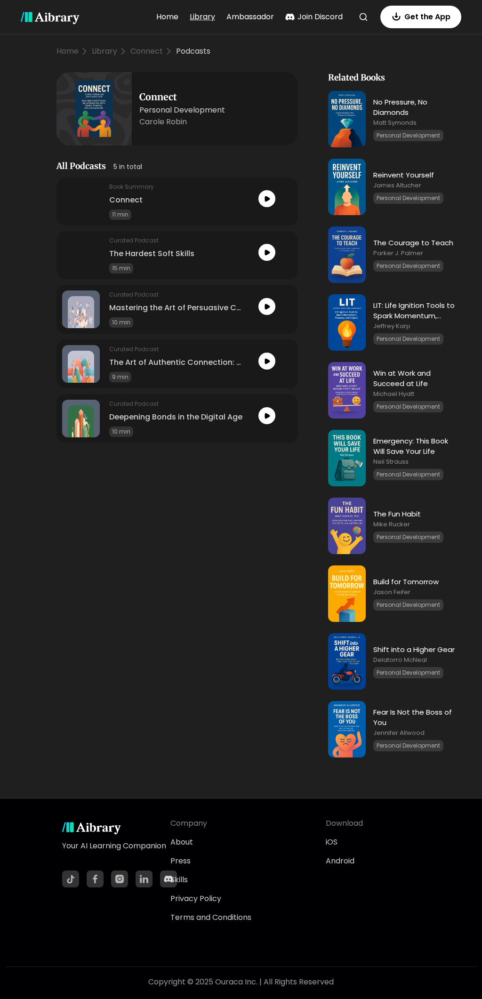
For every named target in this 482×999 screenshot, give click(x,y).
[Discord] (168, 878)
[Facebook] (95, 878)
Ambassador (250, 16)
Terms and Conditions (210, 917)
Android (340, 860)
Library (202, 16)
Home (167, 16)
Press (180, 860)
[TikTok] (70, 878)
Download (344, 823)
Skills (179, 879)
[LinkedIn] (144, 878)
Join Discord (320, 16)
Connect (146, 51)
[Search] (363, 17)
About (181, 842)
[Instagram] (119, 878)
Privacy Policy (195, 898)
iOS (331, 842)
